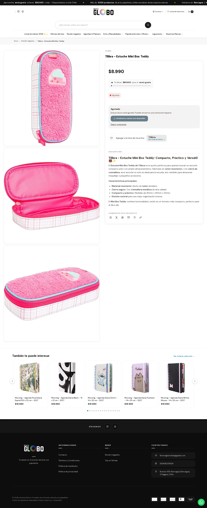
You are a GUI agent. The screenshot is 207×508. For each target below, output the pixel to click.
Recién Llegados (74, 34)
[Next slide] (194, 381)
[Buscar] (148, 25)
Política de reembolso (68, 466)
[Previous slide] (12, 381)
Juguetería (157, 34)
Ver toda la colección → (184, 356)
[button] (87, 410)
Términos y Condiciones (69, 460)
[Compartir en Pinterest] (135, 218)
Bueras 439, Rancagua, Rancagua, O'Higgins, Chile (175, 473)
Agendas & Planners (92, 34)
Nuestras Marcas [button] (173, 34)
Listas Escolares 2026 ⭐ (35, 34)
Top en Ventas (111, 460)
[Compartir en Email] (128, 218)
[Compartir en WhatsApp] (123, 218)
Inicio (16, 41)
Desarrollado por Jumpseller (50, 500)
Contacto (63, 455)
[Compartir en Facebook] (111, 218)
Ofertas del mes (57, 34)
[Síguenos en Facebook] (22, 11)
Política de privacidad (68, 471)
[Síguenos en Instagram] (18, 11)
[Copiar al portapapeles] (141, 218)
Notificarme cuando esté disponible (130, 118)
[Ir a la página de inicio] (103, 11)
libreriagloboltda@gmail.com (172, 455)
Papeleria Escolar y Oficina (136, 34)
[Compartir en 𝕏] (116, 218)
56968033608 (166, 463)
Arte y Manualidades (112, 34)
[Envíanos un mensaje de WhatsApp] (201, 502)
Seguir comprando (118, 125)
